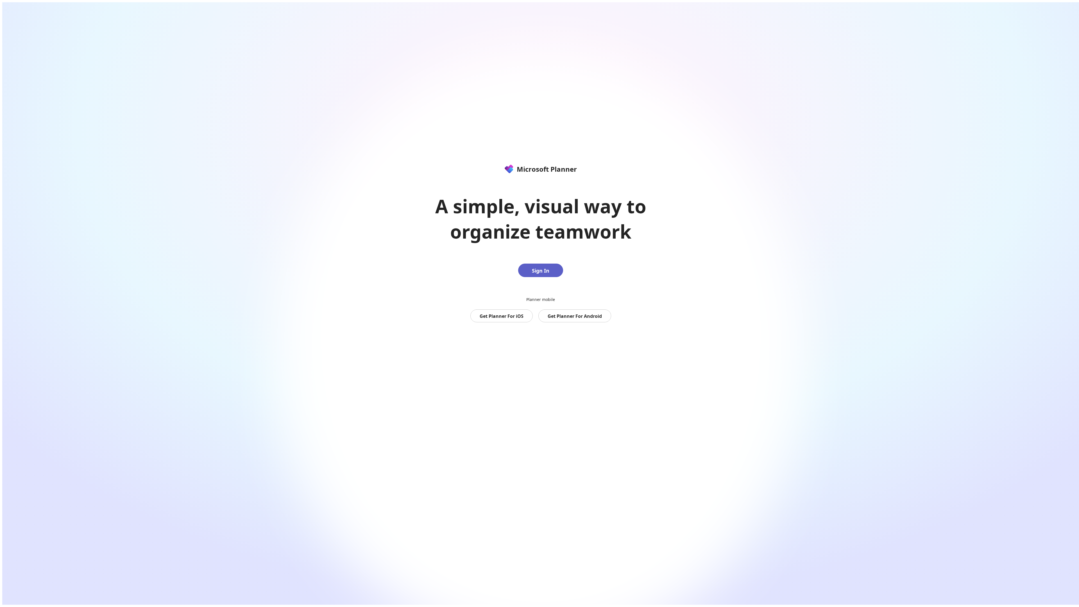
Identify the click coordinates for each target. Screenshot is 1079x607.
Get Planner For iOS (501, 316)
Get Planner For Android (575, 316)
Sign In (540, 270)
